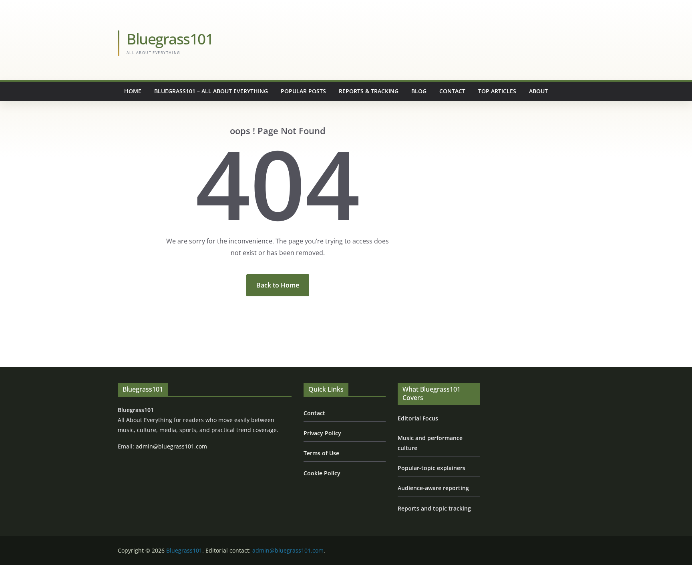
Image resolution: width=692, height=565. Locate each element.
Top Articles (497, 91)
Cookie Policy (322, 473)
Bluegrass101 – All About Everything (211, 91)
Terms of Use (321, 453)
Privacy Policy (322, 433)
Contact (452, 91)
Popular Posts (303, 91)
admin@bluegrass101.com (171, 446)
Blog (418, 91)
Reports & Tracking (368, 91)
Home (132, 91)
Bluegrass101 (170, 38)
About (538, 91)
